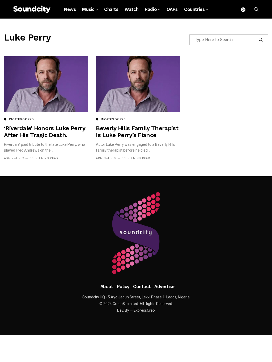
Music (88, 9)
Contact (142, 286)
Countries (194, 9)
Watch (131, 9)
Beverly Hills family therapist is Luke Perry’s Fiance (137, 131)
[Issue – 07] (136, 233)
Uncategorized (21, 119)
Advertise (164, 286)
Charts (111, 9)
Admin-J (10, 158)
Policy (123, 286)
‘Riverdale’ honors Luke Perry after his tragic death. (44, 131)
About (106, 286)
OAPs (172, 9)
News (70, 9)
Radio (151, 9)
